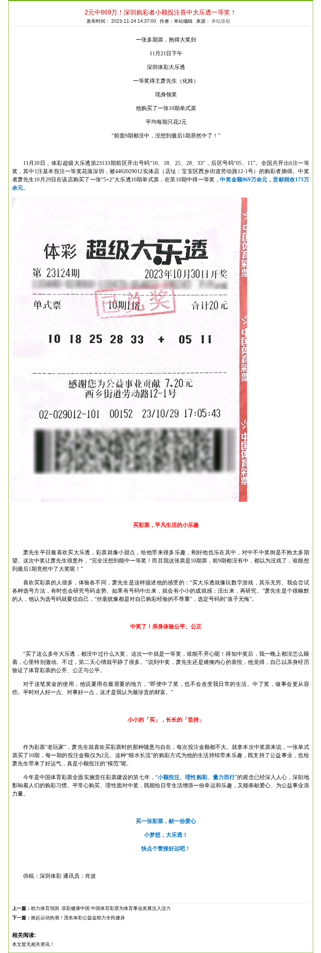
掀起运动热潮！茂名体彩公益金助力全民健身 (78, 917)
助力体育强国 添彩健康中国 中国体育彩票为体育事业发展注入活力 (101, 908)
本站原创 (220, 21)
